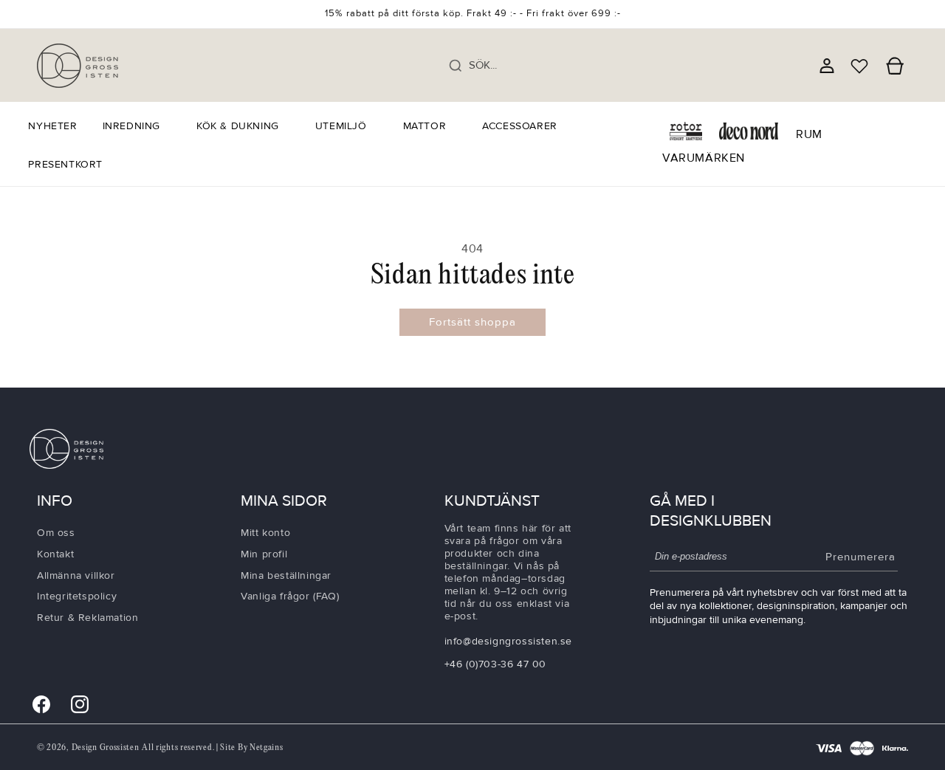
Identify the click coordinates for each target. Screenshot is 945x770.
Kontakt (55, 554)
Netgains (267, 747)
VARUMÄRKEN (703, 158)
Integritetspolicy (77, 596)
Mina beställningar (286, 575)
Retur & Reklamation (87, 617)
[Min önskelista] (859, 65)
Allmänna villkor (76, 575)
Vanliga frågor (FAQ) (290, 596)
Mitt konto (265, 532)
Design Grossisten (106, 747)
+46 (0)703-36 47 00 (495, 664)
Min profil (264, 554)
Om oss (56, 532)
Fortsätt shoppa (472, 322)
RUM (809, 134)
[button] (137, 126)
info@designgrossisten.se (508, 641)
